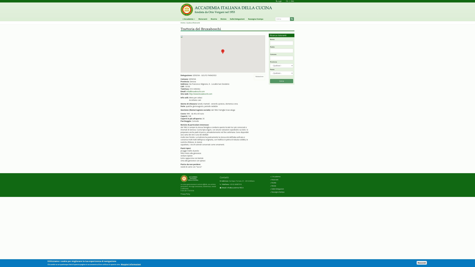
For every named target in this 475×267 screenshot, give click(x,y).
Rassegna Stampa (255, 19)
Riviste (223, 19)
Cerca (281, 81)
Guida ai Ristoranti (193, 23)
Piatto (272, 47)
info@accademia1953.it (235, 188)
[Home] (227, 9)
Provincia (273, 62)
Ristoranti (203, 19)
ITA (287, 1)
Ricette (214, 19)
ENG (292, 1)
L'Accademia (188, 19)
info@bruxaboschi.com (195, 91)
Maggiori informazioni (131, 264)
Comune (273, 54)
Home (183, 23)
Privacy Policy (185, 194)
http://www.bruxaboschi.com (200, 94)
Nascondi (422, 263)
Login (279, 1)
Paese (272, 69)
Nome (272, 39)
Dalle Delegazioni (237, 19)
